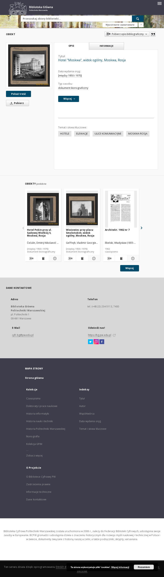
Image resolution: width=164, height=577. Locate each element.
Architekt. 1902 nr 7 (117, 230)
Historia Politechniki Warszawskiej (45, 429)
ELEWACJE (82, 133)
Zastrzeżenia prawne (38, 484)
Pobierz (18, 103)
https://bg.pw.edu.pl (99, 335)
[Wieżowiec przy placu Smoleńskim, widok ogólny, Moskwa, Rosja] (82, 209)
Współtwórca (86, 413)
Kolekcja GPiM (34, 444)
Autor (82, 406)
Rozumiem (144, 567)
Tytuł (82, 398)
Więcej (129, 268)
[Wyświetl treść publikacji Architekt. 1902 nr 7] (121, 258)
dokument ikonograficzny (73, 88)
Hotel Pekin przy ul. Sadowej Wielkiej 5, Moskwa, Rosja (39, 232)
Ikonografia (32, 436)
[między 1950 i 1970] (70, 75)
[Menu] (159, 3)
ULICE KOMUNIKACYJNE (108, 133)
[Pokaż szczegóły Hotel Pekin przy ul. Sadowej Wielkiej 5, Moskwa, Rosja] (54, 258)
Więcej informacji (120, 567)
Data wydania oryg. (90, 421)
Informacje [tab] (106, 45)
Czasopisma (33, 398)
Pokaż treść (18, 94)
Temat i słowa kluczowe (92, 429)
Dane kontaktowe (36, 499)
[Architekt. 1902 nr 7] (121, 209)
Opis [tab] (71, 46)
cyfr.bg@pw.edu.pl (23, 335)
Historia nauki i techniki (39, 421)
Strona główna (34, 378)
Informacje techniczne (39, 492)
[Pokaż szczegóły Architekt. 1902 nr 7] (132, 258)
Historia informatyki (37, 413)
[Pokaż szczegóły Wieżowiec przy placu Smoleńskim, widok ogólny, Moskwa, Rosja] (93, 258)
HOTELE (64, 133)
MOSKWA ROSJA (137, 133)
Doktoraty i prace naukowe (41, 406)
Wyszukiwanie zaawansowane (120, 24)
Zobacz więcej (34, 455)
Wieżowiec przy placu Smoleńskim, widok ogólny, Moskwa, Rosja (80, 232)
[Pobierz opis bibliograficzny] (31, 258)
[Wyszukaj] (138, 18)
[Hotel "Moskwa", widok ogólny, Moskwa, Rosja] (29, 66)
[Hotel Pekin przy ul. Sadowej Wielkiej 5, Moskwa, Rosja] (43, 209)
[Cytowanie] (153, 34)
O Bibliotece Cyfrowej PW (41, 476)
